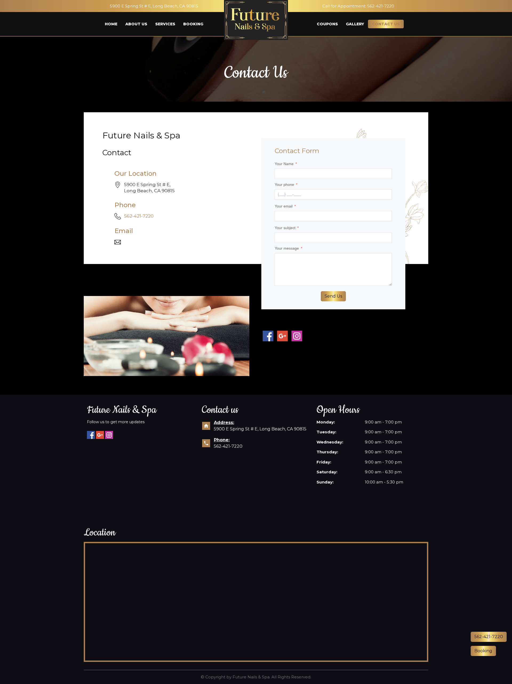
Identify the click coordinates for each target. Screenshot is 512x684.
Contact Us (386, 24)
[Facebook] (91, 435)
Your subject (287, 228)
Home (111, 24)
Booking (193, 24)
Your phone (286, 184)
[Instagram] (109, 435)
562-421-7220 (139, 216)
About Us (136, 24)
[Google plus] (100, 435)
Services (165, 24)
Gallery (355, 24)
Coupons (327, 24)
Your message (288, 248)
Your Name (286, 164)
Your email (285, 206)
